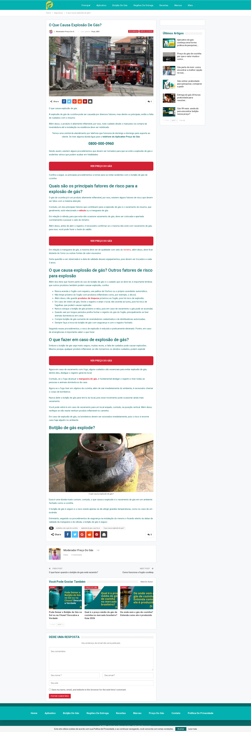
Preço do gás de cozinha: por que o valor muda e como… (189, 56)
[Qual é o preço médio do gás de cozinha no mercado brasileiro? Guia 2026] (101, 597)
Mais (190, 5)
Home (34, 713)
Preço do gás (91, 587)
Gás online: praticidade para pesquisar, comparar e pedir (189, 84)
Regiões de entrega (143, 5)
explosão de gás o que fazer (90, 528)
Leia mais (192, 729)
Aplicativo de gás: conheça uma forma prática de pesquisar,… (188, 42)
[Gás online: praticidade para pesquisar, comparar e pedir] (169, 84)
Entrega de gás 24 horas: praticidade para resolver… (189, 98)
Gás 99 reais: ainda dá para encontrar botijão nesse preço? (188, 111)
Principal (86, 5)
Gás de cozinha (146, 31)
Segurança (133, 31)
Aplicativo (101, 5)
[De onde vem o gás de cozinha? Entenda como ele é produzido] (136, 597)
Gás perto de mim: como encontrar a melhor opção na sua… (189, 70)
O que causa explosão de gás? (114, 528)
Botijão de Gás (119, 5)
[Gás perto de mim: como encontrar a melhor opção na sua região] (169, 70)
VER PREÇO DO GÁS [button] (101, 166)
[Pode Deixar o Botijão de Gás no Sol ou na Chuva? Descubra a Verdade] (65, 597)
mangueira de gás (87, 379)
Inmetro (127, 249)
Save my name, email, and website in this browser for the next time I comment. (89, 690)
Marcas (178, 5)
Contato (176, 713)
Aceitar (181, 729)
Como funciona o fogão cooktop (137, 572)
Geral (52, 587)
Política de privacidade (200, 713)
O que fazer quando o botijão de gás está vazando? (73, 572)
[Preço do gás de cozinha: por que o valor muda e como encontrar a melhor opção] (169, 57)
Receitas (163, 5)
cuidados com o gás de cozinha (67, 528)
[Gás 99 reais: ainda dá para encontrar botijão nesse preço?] (169, 112)
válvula (82, 210)
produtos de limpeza (88, 298)
